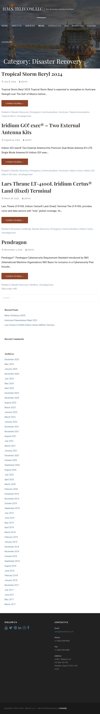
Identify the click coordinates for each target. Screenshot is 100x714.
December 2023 (12, 393)
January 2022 (11, 422)
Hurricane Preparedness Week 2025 (21, 320)
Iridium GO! (89, 170)
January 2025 (11, 369)
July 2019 (9, 513)
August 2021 (10, 436)
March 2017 (10, 604)
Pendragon (14, 242)
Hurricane (63, 112)
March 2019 (10, 532)
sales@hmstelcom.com (64, 632)
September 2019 (12, 508)
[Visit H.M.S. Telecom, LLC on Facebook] (28, 628)
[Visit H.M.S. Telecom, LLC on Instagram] (24, 628)
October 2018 (11, 556)
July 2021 (9, 441)
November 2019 (12, 498)
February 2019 (11, 537)
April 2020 (9, 479)
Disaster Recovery (20, 112)
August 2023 (10, 402)
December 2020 (12, 455)
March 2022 (10, 417)
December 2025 (12, 359)
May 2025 (9, 364)
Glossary (7, 42)
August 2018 (10, 566)
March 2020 (10, 484)
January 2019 (11, 542)
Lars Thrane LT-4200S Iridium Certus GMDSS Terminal (29, 325)
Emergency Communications (44, 112)
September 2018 (12, 561)
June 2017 (9, 595)
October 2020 (11, 460)
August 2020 (10, 470)
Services (30, 25)
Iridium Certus (76, 170)
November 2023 (12, 398)
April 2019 (9, 527)
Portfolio (77, 25)
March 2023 (10, 407)
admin (24, 81)
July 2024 (9, 378)
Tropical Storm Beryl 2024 (31, 73)
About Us (16, 25)
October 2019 (11, 503)
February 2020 (11, 489)
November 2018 (12, 551)
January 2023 (11, 412)
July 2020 (9, 474)
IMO (15, 289)
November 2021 (12, 431)
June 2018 (9, 571)
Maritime (34, 285)
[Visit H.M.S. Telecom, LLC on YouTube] (6, 628)
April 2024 (9, 388)
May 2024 (9, 383)
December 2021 (12, 426)
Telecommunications (79, 112)
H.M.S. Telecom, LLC (23, 8)
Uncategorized (24, 116)
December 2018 (12, 547)
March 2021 (10, 446)
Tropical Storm (8, 116)
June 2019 (9, 518)
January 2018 (11, 580)
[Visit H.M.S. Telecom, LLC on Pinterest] (15, 628)
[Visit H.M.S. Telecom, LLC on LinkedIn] (19, 628)
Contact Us (54, 25)
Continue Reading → (15, 103)
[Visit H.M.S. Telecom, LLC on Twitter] (10, 628)
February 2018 (11, 575)
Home (5, 25)
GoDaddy (63, 708)
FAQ (66, 25)
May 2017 (9, 599)
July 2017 (9, 590)
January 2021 (11, 450)
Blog (41, 25)
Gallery (91, 25)
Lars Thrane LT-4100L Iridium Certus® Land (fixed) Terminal (46, 187)
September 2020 (12, 465)
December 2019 (12, 494)
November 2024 (12, 374)
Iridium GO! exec (9, 174)
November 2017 (12, 585)
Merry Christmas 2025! (15, 315)
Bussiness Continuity (21, 229)
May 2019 (9, 523)
